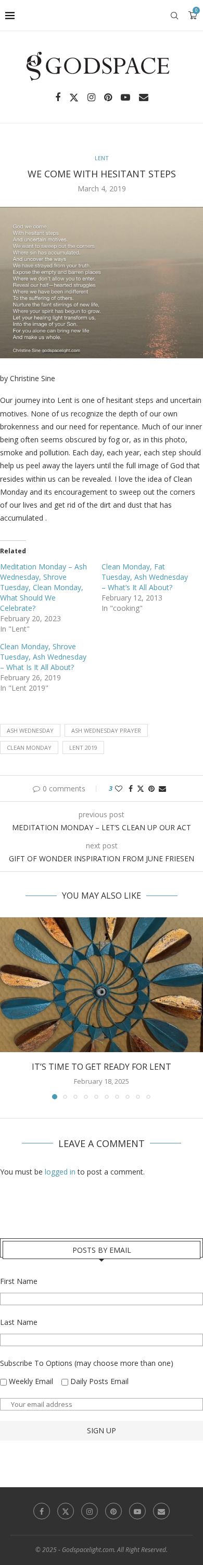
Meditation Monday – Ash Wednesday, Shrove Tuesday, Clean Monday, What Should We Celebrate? (43, 587)
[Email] (143, 97)
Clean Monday (29, 747)
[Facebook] (57, 97)
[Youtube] (125, 97)
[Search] (174, 16)
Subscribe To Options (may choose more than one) (86, 1363)
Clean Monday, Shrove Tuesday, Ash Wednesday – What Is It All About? (43, 656)
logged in (60, 1172)
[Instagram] (91, 97)
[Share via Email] (162, 788)
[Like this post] (118, 788)
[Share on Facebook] (131, 788)
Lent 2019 (83, 747)
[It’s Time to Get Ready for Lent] (101, 984)
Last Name (18, 1322)
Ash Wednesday (30, 730)
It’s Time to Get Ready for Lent (101, 1066)
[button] (9, 1008)
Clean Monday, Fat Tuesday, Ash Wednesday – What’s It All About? (145, 577)
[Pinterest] (108, 97)
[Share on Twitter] (140, 788)
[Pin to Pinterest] (151, 788)
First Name (18, 1281)
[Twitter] (74, 97)
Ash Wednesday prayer (106, 730)
